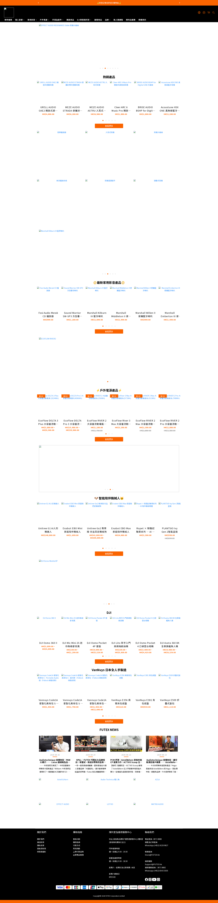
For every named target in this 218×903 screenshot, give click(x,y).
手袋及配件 (57, 19)
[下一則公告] (180, 3)
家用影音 (31, 19)
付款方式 (76, 845)
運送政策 (40, 842)
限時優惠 (8, 19)
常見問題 (76, 848)
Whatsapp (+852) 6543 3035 (156, 870)
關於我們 (40, 839)
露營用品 (98, 19)
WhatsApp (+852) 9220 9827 (156, 845)
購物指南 (76, 842)
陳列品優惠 (130, 19)
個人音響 (19, 19)
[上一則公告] (38, 3)
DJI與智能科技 (83, 19)
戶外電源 (43, 19)
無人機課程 (118, 19)
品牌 (107, 19)
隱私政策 (40, 845)
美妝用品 (70, 19)
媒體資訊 (142, 19)
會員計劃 (76, 839)
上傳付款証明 (78, 851)
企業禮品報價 (78, 855)
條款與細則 (41, 851)
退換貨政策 (41, 848)
